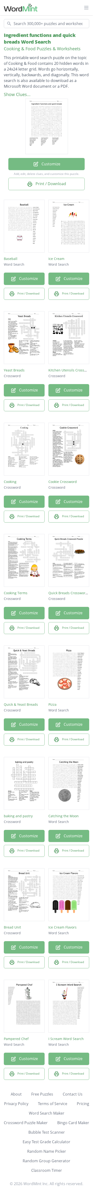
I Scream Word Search (66, 1038)
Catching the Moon (63, 816)
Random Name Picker (46, 1151)
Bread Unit (12, 927)
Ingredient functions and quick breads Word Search (39, 38)
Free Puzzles (42, 1094)
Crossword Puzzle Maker (26, 1122)
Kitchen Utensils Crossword (70, 370)
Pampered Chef (16, 1038)
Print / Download (50, 183)
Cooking (10, 481)
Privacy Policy (16, 1103)
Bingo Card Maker (73, 1122)
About (16, 1094)
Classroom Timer (46, 1170)
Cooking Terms (15, 593)
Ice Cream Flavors (62, 927)
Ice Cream (56, 258)
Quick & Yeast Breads (21, 704)
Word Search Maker (46, 1113)
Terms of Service (52, 1103)
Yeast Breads (14, 370)
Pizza (52, 704)
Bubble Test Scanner (46, 1132)
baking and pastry (18, 816)
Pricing (83, 1103)
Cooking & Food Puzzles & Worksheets (42, 48)
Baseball (10, 258)
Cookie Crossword (62, 481)
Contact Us (73, 1094)
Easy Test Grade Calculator (46, 1141)
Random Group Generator (46, 1160)
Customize (50, 164)
